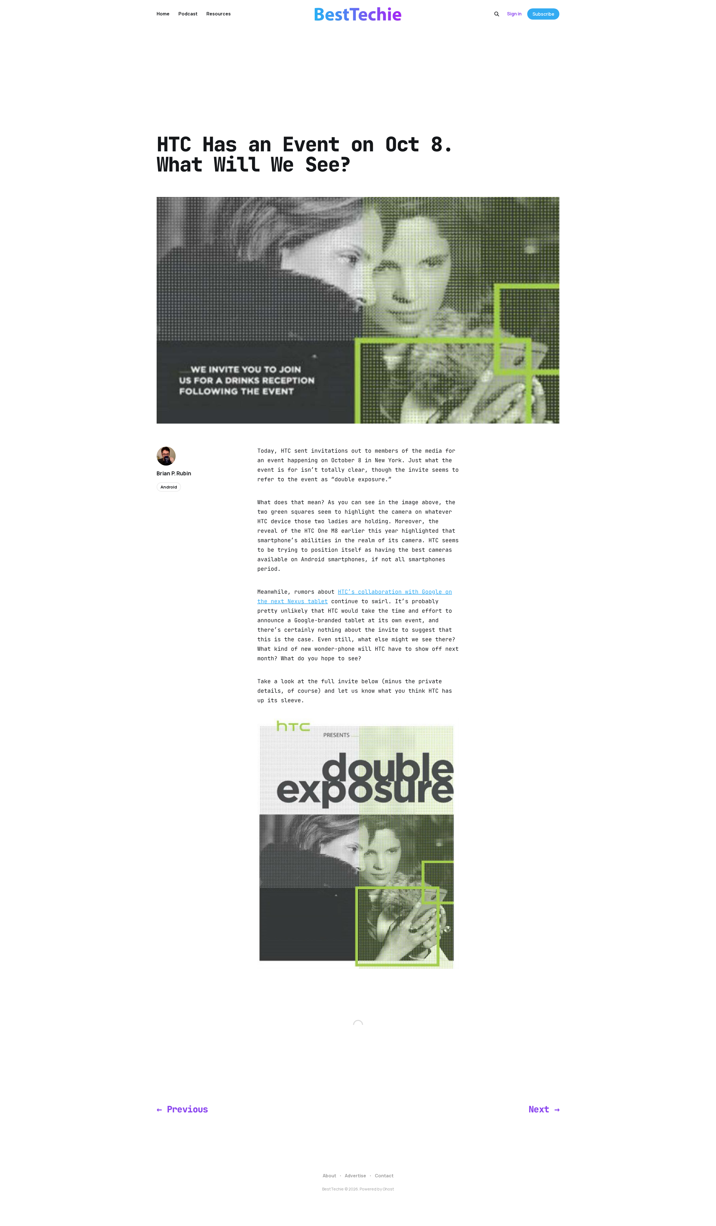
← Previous (182, 1109)
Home (163, 14)
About (329, 1176)
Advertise (355, 1176)
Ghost (388, 1189)
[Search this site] (497, 14)
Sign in (514, 14)
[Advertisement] (358, 70)
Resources (218, 14)
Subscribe (543, 14)
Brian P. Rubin (174, 473)
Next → (544, 1109)
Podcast (187, 14)
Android (169, 487)
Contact (384, 1176)
